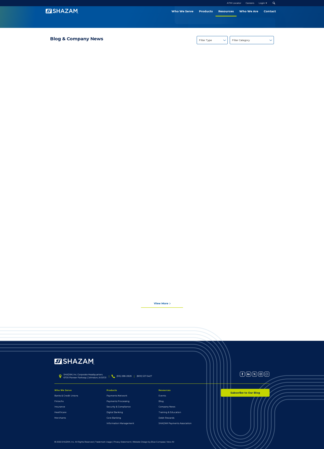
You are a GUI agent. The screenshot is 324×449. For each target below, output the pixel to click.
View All (170, 442)
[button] (274, 3)
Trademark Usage (103, 442)
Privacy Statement (122, 442)
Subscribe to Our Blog (245, 392)
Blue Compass (158, 442)
